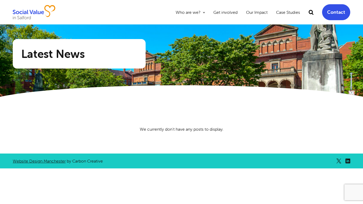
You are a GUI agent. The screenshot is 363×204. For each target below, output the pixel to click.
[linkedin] (347, 161)
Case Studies (288, 12)
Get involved (225, 12)
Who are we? (188, 12)
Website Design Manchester (39, 161)
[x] (338, 161)
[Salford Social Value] (34, 12)
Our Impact (257, 12)
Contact (336, 12)
